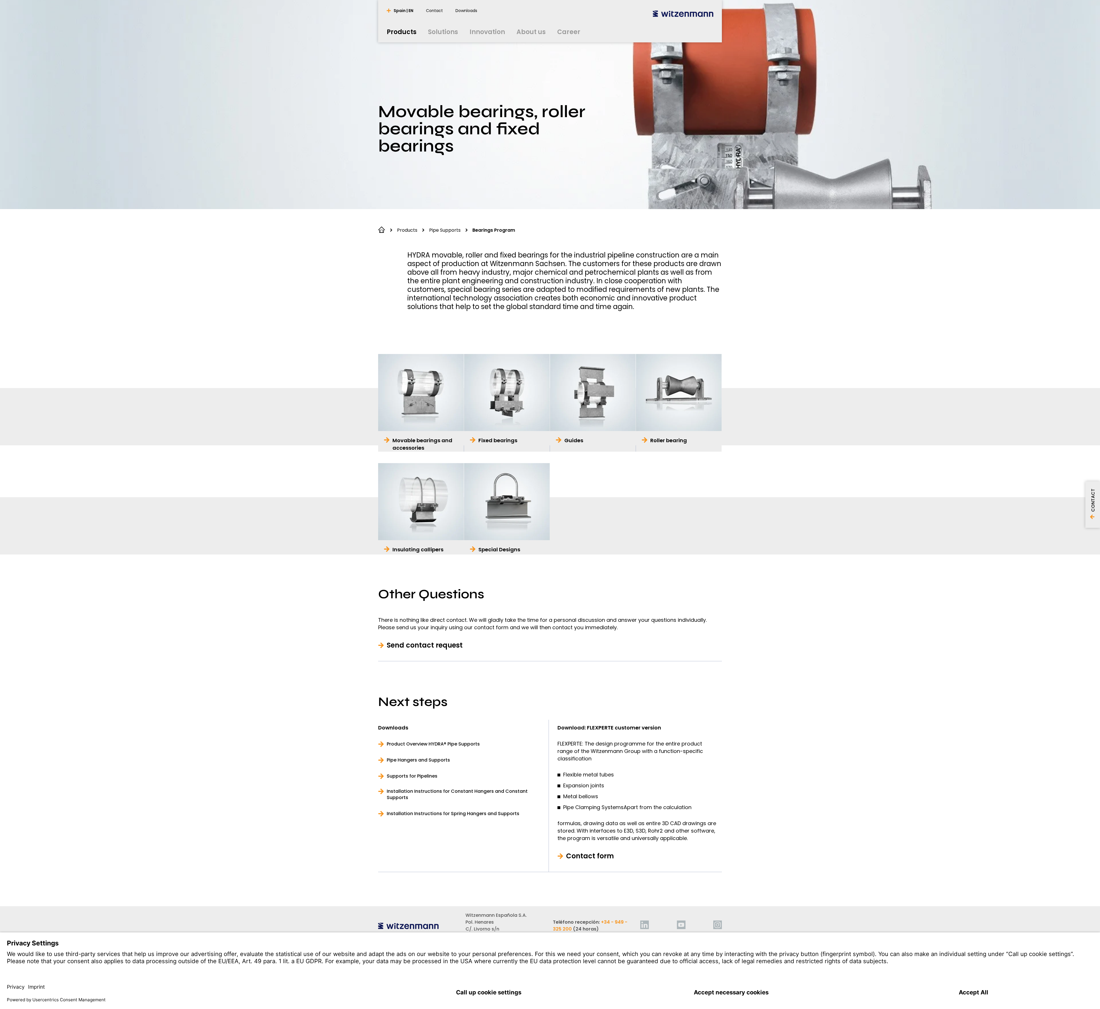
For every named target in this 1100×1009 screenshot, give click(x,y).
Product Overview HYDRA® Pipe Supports (433, 744)
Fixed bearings (497, 440)
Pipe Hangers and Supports (418, 760)
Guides (573, 440)
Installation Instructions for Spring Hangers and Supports (453, 814)
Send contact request (425, 645)
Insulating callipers (417, 549)
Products (407, 230)
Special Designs (499, 549)
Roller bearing (668, 440)
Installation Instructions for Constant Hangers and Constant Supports (457, 794)
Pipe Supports (445, 230)
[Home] (683, 14)
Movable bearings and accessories (422, 444)
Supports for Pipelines (412, 776)
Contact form (590, 856)
